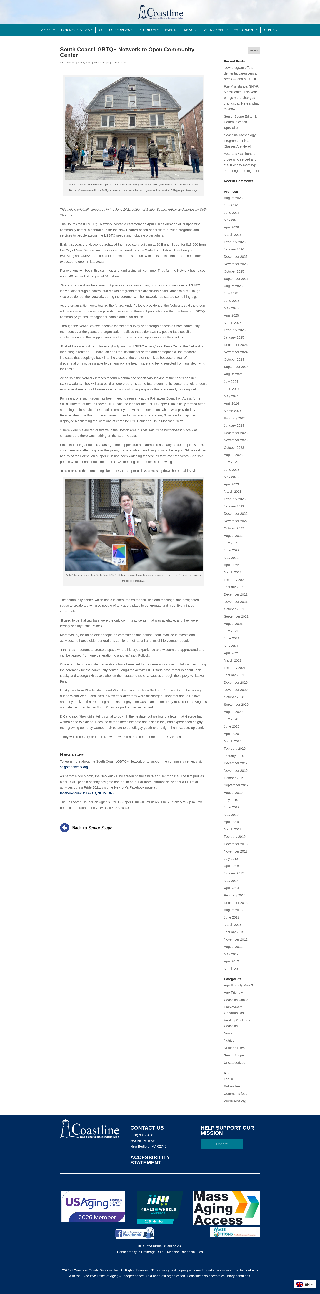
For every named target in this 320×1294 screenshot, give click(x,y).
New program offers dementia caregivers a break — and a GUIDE (240, 73)
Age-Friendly (233, 992)
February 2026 (235, 242)
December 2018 (236, 844)
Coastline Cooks (236, 1000)
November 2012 (236, 939)
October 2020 (234, 697)
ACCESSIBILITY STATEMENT (150, 1160)
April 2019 (231, 822)
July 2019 (231, 800)
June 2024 (231, 389)
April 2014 (231, 888)
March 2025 (232, 323)
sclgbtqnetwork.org (74, 767)
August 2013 (233, 910)
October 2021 (234, 609)
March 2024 (232, 411)
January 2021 (234, 675)
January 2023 (234, 506)
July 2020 (231, 719)
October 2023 (234, 447)
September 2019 (236, 785)
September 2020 (236, 704)
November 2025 (236, 264)
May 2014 (231, 881)
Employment (244, 30)
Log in (228, 1079)
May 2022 (231, 558)
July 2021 (231, 631)
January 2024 (234, 425)
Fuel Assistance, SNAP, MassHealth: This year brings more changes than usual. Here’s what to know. (241, 98)
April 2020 (231, 734)
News (188, 30)
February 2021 (235, 668)
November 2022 (236, 521)
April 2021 (231, 653)
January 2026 (234, 249)
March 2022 (232, 572)
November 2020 (236, 690)
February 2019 (235, 836)
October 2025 (234, 271)
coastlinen (69, 62)
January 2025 (234, 337)
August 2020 (233, 712)
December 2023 (236, 433)
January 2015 (234, 873)
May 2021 (231, 646)
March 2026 (232, 235)
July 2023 (231, 462)
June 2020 (231, 726)
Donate (222, 1144)
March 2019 (232, 829)
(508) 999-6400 (141, 1135)
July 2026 (231, 205)
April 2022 (231, 565)
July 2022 (231, 543)
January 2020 (234, 756)
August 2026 (233, 198)
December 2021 (236, 594)
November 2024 (236, 352)
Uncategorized (234, 1062)
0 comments (119, 62)
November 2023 (236, 440)
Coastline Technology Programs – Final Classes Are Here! (240, 140)
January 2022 (234, 587)
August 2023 (233, 455)
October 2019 (234, 778)
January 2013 (234, 932)
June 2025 (231, 301)
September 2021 (236, 616)
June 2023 (231, 470)
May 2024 (231, 396)
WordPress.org (235, 1101)
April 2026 (231, 227)
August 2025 (233, 286)
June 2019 (231, 807)
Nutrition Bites (234, 1048)
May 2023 (231, 477)
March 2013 (232, 925)
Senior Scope (101, 62)
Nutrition (147, 30)
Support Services (114, 30)
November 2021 (236, 602)
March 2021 (232, 660)
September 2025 (236, 279)
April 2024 (231, 403)
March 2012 (232, 969)
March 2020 (232, 741)
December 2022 (236, 513)
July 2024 (231, 381)
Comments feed (235, 1094)
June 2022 (231, 550)
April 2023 (231, 484)
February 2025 (235, 330)
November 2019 (236, 770)
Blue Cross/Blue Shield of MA (159, 1246)
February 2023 (235, 499)
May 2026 (231, 220)
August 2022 (233, 536)
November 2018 (236, 851)
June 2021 (231, 638)
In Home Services (75, 30)
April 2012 (231, 961)
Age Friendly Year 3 (238, 985)
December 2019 (236, 763)
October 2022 (234, 528)
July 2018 (231, 859)
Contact (271, 30)
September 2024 (236, 367)
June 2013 (231, 917)
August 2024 (233, 374)
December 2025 (236, 256)
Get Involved (213, 30)
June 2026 (231, 213)
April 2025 (231, 315)
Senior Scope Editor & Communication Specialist (240, 122)
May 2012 (231, 954)
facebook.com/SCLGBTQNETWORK (87, 793)
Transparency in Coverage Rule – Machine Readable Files (159, 1252)
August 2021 (233, 624)
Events (171, 30)
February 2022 (235, 580)
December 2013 (236, 903)
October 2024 (234, 359)
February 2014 (235, 895)
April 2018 (231, 866)
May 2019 (231, 815)
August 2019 (233, 792)
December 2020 (236, 682)
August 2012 (233, 947)
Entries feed (233, 1086)
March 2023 (232, 491)
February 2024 (235, 418)
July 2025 (231, 293)
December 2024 (236, 345)
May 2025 (231, 308)
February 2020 (235, 748)
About (46, 30)
